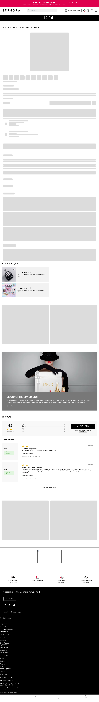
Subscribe (10, 598)
